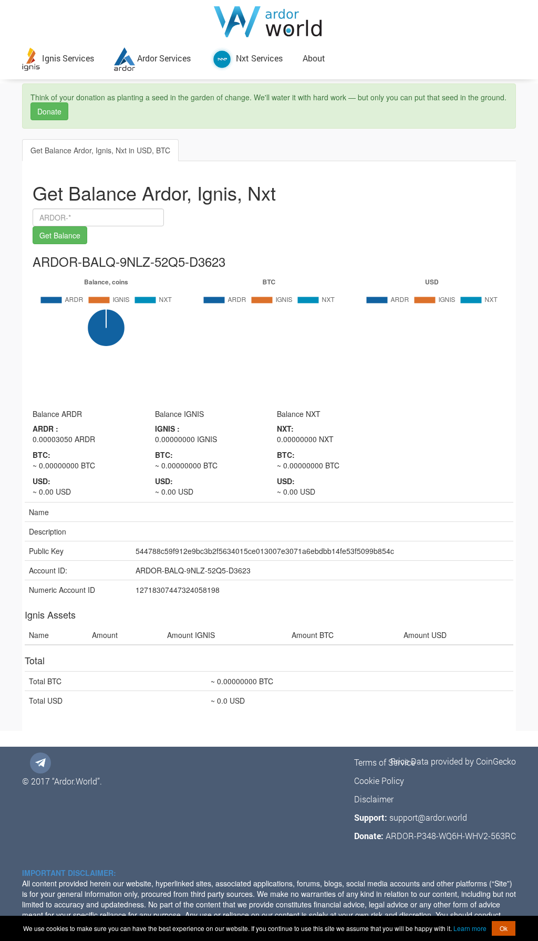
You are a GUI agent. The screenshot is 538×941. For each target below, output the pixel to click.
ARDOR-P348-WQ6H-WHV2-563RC (451, 835)
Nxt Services (258, 58)
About (314, 58)
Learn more (470, 928)
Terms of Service (384, 762)
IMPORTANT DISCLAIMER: (69, 872)
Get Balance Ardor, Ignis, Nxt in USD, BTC (100, 150)
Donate (49, 111)
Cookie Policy (379, 780)
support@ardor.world (428, 817)
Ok (504, 928)
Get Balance (59, 235)
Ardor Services (163, 58)
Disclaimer (374, 798)
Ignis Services (67, 58)
